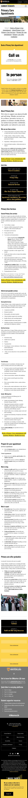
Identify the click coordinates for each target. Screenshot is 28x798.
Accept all (8, 794)
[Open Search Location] (26, 2)
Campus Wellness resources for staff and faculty (14, 703)
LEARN (11, 694)
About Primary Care (18, 30)
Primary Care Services (8, 32)
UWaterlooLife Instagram (16, 683)
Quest (10, 690)
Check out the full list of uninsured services (13, 277)
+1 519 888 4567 (15, 726)
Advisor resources (8, 709)
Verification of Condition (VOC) (11, 264)
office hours (15, 79)
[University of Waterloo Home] (5, 2)
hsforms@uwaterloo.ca (16, 90)
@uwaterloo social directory (14, 755)
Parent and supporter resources (10, 711)
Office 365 (11, 696)
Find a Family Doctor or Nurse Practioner (13, 590)
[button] (21, 2)
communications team (15, 681)
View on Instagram (14, 645)
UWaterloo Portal (12, 692)
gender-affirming (9, 427)
